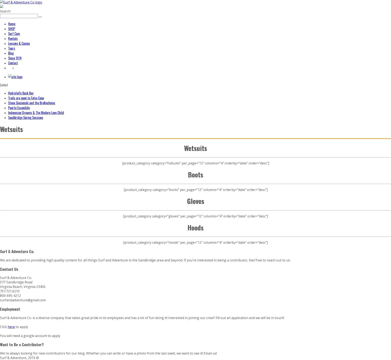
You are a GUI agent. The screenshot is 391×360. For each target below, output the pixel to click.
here (11, 327)
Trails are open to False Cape (26, 98)
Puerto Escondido (19, 107)
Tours (11, 48)
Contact (13, 63)
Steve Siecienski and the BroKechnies (31, 102)
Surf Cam (14, 33)
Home (11, 23)
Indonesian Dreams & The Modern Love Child (36, 112)
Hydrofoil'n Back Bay (20, 93)
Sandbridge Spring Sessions (25, 117)
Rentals (13, 38)
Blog (11, 53)
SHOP (11, 28)
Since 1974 (15, 58)
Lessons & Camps (19, 43)
